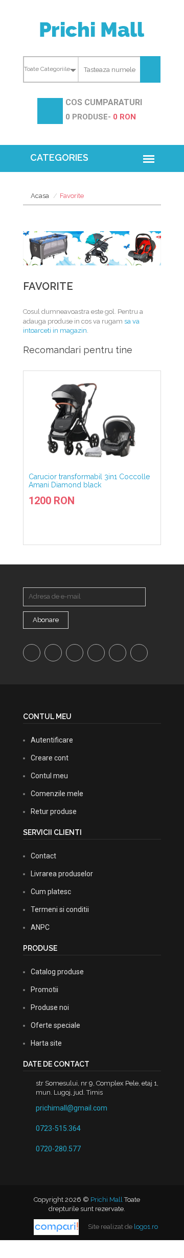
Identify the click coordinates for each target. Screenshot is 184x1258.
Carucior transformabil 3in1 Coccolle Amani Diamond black (89, 480)
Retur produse (54, 811)
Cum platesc (51, 891)
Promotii (44, 989)
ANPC (40, 927)
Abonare (46, 620)
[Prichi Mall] (92, 29)
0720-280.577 (58, 1149)
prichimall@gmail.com (71, 1108)
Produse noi (50, 1007)
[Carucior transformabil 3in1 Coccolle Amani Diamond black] (92, 419)
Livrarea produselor (62, 874)
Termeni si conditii (60, 909)
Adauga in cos (95, 507)
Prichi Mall (106, 1199)
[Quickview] (111, 525)
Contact (43, 856)
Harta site (46, 1043)
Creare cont (49, 758)
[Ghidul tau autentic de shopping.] (57, 1226)
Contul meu (49, 776)
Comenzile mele (57, 794)
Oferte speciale (55, 1025)
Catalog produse (57, 972)
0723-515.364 (58, 1128)
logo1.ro (146, 1226)
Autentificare (52, 740)
